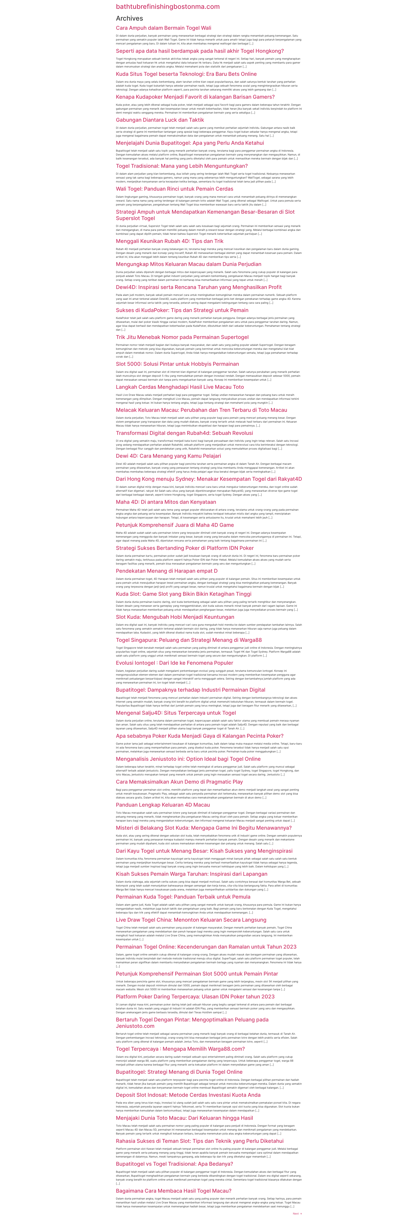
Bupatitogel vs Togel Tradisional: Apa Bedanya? (174, 1164)
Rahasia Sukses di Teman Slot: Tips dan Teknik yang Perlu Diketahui (200, 1141)
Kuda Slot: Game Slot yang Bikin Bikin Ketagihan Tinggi (183, 594)
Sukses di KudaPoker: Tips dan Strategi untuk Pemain (182, 310)
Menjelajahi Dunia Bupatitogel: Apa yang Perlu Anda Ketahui (190, 143)
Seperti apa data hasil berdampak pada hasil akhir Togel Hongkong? (200, 51)
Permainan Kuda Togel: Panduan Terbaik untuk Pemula (183, 897)
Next (297, 1213)
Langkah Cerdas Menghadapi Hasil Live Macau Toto (180, 387)
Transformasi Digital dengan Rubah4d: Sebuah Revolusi (184, 433)
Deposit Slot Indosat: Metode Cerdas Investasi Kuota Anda (188, 1095)
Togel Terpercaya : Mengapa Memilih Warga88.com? (180, 1049)
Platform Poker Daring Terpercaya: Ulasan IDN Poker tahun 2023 (195, 996)
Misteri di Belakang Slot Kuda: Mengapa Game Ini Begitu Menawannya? (204, 828)
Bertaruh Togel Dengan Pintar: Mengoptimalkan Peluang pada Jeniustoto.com (192, 1022)
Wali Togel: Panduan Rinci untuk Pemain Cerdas (174, 189)
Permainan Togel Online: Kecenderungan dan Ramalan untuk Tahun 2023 (206, 947)
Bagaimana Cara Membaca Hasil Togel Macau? (174, 1191)
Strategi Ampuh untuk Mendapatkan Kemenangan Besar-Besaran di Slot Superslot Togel (205, 215)
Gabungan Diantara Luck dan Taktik (160, 120)
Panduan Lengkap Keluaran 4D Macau (163, 805)
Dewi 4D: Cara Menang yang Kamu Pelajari (168, 456)
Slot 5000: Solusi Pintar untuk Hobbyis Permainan (177, 364)
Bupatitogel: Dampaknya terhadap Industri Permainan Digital (190, 690)
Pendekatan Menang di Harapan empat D (167, 571)
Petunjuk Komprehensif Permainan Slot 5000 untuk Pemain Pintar (197, 973)
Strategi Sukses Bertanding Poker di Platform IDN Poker (185, 548)
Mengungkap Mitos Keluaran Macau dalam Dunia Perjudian (188, 264)
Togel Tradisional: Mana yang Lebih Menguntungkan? (182, 166)
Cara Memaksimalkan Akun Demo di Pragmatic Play (179, 782)
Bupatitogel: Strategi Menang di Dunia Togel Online (179, 1072)
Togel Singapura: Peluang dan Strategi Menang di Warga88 (189, 640)
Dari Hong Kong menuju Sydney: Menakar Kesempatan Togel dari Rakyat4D (209, 479)
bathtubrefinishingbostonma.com (168, 6)
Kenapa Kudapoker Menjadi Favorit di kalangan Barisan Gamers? (195, 97)
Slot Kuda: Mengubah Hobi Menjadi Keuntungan (175, 617)
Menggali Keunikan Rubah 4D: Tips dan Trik (170, 241)
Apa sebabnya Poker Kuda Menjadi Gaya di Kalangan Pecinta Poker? (200, 736)
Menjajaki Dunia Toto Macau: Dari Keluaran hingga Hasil (184, 1118)
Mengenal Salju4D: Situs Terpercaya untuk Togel (176, 713)
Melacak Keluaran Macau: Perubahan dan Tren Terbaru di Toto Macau (201, 410)
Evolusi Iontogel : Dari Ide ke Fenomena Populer (174, 663)
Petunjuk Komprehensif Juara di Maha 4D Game (175, 525)
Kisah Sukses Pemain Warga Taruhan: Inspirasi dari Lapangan (191, 874)
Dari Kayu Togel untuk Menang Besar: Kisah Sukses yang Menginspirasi (204, 851)
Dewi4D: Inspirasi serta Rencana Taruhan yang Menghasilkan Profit (199, 287)
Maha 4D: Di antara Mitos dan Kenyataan (166, 502)
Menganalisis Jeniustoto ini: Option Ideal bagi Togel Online (188, 759)
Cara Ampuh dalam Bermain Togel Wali (163, 28)
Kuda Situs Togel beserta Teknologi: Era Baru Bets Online (186, 74)
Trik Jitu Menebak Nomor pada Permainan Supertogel (182, 337)
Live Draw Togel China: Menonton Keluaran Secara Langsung (191, 920)
